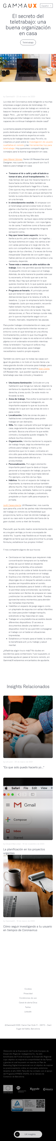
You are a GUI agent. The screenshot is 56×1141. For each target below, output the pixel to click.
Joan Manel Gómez (12, 159)
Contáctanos (28, 973)
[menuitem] (45, 5)
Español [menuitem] (45, 6)
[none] (46, 6)
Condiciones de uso (28, 998)
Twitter (28, 1007)
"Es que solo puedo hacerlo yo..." (23, 767)
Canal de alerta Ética (28, 1002)
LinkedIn (28, 1011)
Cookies (28, 989)
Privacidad (28, 993)
